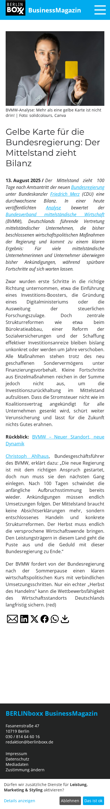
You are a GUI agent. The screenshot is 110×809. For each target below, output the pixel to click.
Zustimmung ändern (25, 769)
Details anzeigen (19, 800)
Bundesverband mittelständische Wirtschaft (55, 214)
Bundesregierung (87, 187)
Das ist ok (93, 800)
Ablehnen (70, 800)
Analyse (53, 208)
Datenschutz (17, 759)
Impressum (16, 753)
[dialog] (55, 794)
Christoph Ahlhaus (27, 456)
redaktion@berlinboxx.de (29, 742)
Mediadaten (17, 764)
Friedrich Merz (65, 194)
